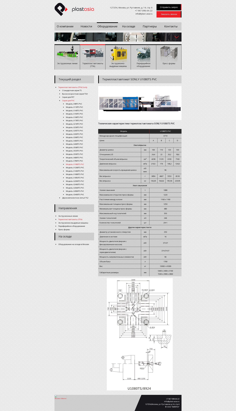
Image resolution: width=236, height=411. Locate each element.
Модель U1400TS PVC (75, 171)
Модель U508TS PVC (74, 147)
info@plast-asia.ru (144, 13)
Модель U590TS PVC (74, 154)
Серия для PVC (68, 100)
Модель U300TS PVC (74, 134)
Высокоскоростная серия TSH (75, 94)
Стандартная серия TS (72, 90)
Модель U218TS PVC (74, 124)
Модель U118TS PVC (74, 107)
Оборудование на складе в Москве (73, 244)
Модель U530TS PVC (74, 150)
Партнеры (150, 26)
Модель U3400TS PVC (75, 194)
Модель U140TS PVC (74, 110)
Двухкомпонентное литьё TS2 (75, 198)
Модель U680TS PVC (74, 157)
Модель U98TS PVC (74, 104)
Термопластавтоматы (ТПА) (70, 219)
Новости (86, 26)
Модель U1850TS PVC (75, 177)
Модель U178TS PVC (74, 120)
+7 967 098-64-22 (143, 10)
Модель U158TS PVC (74, 114)
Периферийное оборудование (71, 226)
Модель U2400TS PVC (75, 184)
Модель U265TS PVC (74, 130)
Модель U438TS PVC (74, 144)
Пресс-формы (64, 229)
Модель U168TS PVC (74, 117)
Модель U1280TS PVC (75, 167)
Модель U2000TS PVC (75, 181)
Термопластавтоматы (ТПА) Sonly (72, 87)
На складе (128, 26)
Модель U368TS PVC (74, 137)
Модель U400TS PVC (74, 141)
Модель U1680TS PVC (75, 174)
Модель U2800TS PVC (75, 191)
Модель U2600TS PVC (75, 188)
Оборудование (107, 26)
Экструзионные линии (68, 216)
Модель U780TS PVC (74, 161)
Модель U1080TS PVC (75, 164)
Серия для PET (68, 97)
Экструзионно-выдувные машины (73, 223)
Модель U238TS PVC (74, 127)
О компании (65, 26)
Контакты (171, 26)
